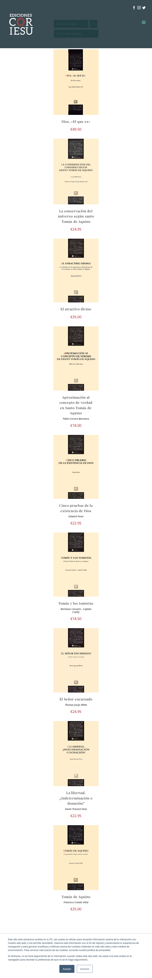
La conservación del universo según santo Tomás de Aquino (76, 216)
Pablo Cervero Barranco (76, 418)
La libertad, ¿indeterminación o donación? (76, 797)
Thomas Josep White (76, 704)
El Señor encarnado (76, 699)
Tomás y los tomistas (75, 603)
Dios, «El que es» (76, 121)
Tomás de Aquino (76, 896)
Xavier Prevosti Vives (76, 809)
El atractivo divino (76, 309)
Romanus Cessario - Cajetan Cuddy (76, 611)
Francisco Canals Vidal (76, 902)
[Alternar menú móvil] (144, 22)
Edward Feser (76, 516)
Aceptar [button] (67, 968)
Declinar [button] (84, 968)
